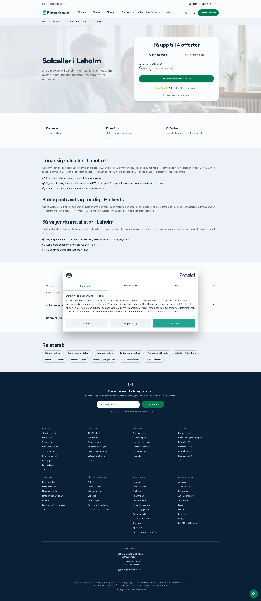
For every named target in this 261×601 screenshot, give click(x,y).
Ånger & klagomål (141, 505)
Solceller (56, 21)
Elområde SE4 (185, 456)
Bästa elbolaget (95, 442)
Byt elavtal (47, 437)
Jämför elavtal (208, 12)
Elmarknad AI (48, 482)
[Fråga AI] (186, 13)
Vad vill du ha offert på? (150, 64)
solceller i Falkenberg (185, 353)
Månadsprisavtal (50, 447)
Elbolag (111, 12)
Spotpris (126, 12)
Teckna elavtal (49, 442)
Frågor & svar (139, 486)
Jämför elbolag (95, 433)
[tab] (157, 54)
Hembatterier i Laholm (78, 353)
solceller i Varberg (130, 359)
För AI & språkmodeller (189, 523)
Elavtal (96, 12)
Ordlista (137, 491)
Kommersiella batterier (99, 509)
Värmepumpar (95, 491)
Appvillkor (138, 527)
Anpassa (129, 323)
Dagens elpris (139, 437)
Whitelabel (183, 500)
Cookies (137, 523)
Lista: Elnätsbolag (96, 456)
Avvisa (87, 323)
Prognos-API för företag (53, 505)
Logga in (193, 4)
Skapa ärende (139, 500)
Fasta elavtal (48, 465)
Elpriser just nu (140, 433)
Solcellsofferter (154, 359)
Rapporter (183, 514)
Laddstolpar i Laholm (130, 353)
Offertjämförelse (148, 12)
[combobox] (209, 4)
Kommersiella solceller (98, 505)
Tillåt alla (174, 323)
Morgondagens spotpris (190, 437)
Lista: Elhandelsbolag (98, 451)
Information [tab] (130, 285)
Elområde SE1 (185, 442)
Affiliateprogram (186, 496)
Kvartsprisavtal (49, 456)
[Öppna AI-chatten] (254, 593)
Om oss (182, 482)
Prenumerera (153, 404)
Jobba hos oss (185, 486)
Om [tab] (176, 285)
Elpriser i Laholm (53, 353)
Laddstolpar (94, 500)
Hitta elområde (49, 491)
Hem (44, 21)
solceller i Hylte (78, 359)
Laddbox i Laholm (105, 353)
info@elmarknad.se (131, 569)
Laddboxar (93, 496)
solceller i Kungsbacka (104, 359)
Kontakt (137, 482)
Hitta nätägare (49, 486)
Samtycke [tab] (85, 285)
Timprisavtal (48, 451)
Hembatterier (94, 486)
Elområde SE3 (185, 451)
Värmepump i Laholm (157, 353)
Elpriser (82, 12)
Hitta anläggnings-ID (52, 496)
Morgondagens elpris (143, 442)
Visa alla (46, 469)
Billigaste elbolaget (97, 447)
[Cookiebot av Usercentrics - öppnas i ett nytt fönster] (182, 275)
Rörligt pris (47, 460)
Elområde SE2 (185, 447)
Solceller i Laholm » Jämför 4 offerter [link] (83, 21)
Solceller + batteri (163, 68)
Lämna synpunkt (141, 509)
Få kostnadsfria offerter (174, 78)
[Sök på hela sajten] (194, 13)
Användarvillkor (140, 514)
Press (180, 505)
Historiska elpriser (141, 447)
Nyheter (182, 509)
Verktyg (168, 12)
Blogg (181, 518)
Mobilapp (47, 500)
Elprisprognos (140, 451)
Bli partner (183, 491)
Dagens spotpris (186, 433)
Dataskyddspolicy (142, 518)
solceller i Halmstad (54, 359)
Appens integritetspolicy (145, 532)
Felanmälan (138, 496)
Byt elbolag (93, 437)
